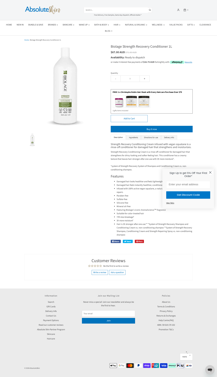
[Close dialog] (210, 172)
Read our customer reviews (51, 325)
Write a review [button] (99, 272)
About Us (166, 302)
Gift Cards (51, 306)
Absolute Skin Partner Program (51, 329)
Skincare (51, 334)
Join (109, 320)
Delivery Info (51, 311)
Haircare (51, 338)
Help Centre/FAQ (166, 320)
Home (9, 25)
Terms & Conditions (166, 306)
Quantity (114, 73)
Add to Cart (129, 118)
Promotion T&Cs (166, 329)
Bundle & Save (35, 25)
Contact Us (51, 315)
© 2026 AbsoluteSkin (32, 368)
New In (20, 25)
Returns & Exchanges (166, 315)
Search (51, 302)
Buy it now (152, 129)
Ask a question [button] (117, 272)
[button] (32, 139)
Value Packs (175, 25)
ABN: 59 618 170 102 (166, 325)
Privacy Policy (166, 311)
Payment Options (51, 320)
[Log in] (178, 10)
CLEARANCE (205, 25)
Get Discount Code (188, 195)
